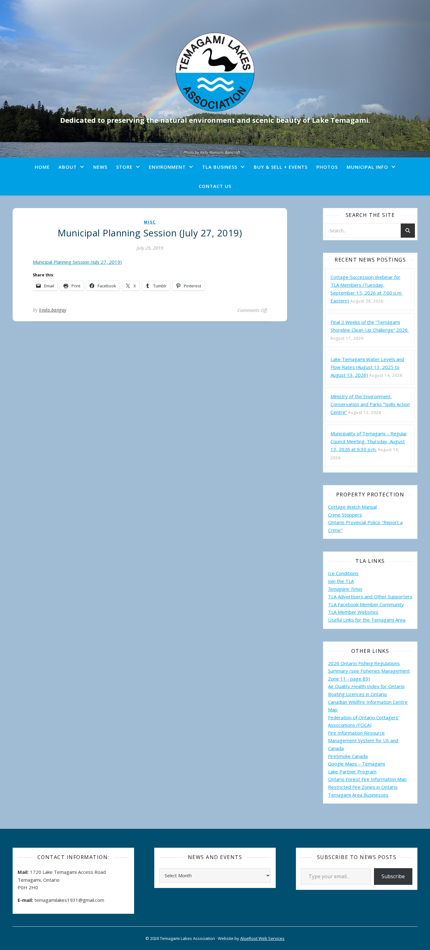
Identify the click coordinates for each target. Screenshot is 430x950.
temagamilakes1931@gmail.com (69, 900)
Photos (327, 167)
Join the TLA (341, 581)
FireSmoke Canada (348, 756)
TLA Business (219, 167)
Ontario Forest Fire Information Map (367, 779)
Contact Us (215, 186)
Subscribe (393, 876)
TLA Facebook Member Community (366, 604)
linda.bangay (52, 310)
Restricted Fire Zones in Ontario (363, 787)
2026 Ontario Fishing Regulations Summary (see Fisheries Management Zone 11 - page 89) (369, 671)
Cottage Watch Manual (352, 507)
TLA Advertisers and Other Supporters (370, 596)
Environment (167, 167)
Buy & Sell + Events (281, 167)
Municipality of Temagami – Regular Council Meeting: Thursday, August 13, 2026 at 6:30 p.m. (369, 441)
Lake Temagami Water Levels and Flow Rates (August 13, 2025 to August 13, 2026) (367, 367)
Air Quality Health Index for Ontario (366, 686)
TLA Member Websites (353, 612)
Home (42, 167)
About (68, 167)
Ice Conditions (343, 573)
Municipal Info (367, 167)
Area (400, 620)
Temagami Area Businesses (358, 795)
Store (124, 167)
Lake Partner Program (352, 771)
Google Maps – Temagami (356, 764)
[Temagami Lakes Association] (215, 72)
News (100, 167)
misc (150, 222)
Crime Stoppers (345, 515)
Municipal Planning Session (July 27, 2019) (77, 262)
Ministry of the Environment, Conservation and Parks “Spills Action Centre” (370, 404)
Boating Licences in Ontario (357, 694)
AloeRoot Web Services (262, 938)
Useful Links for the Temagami (361, 620)
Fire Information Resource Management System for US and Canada (363, 740)
